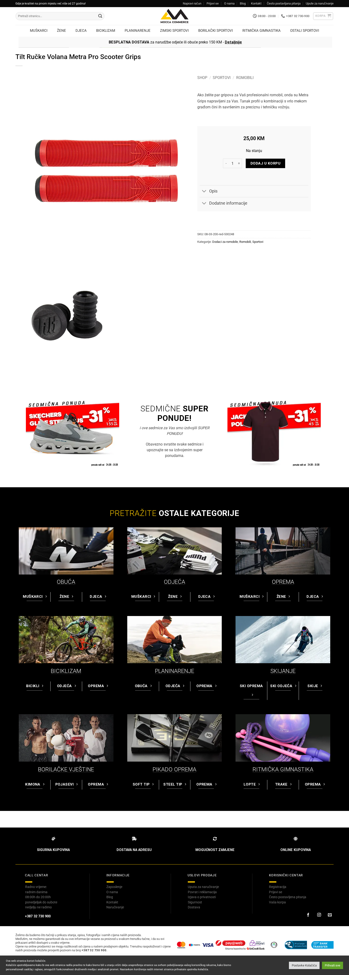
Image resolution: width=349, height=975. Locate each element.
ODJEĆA (174, 582)
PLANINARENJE (174, 671)
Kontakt (256, 3)
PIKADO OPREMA (174, 769)
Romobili (245, 77)
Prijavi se (213, 3)
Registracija (277, 887)
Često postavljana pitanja (284, 3)
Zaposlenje (114, 887)
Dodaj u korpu (265, 163)
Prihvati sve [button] (332, 965)
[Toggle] (204, 192)
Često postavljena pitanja (287, 897)
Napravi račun (192, 3)
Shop (202, 77)
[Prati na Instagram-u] (319, 915)
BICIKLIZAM (66, 671)
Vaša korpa (277, 902)
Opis (213, 191)
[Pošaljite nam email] (330, 915)
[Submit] (100, 16)
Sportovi (222, 77)
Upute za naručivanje (320, 3)
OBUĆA (66, 582)
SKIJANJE (283, 671)
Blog (243, 3)
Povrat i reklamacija (202, 892)
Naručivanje (115, 907)
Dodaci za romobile (225, 242)
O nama (229, 3)
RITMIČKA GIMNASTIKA (283, 769)
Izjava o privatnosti (202, 897)
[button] (323, 16)
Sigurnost (195, 902)
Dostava (194, 907)
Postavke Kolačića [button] (304, 965)
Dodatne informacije (228, 203)
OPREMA (283, 582)
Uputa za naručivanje (203, 887)
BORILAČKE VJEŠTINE (66, 769)
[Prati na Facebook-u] (308, 915)
